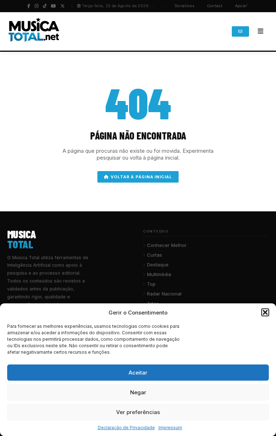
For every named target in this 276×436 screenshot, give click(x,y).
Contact (215, 6)
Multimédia (159, 274)
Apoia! (241, 6)
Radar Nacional (164, 294)
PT (151, 6)
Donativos (185, 6)
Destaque (158, 264)
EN (163, 6)
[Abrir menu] (260, 31)
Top (151, 284)
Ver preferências (138, 412)
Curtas (154, 255)
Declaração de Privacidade (126, 427)
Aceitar (138, 372)
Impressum (170, 427)
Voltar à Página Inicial (141, 176)
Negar (138, 392)
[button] (265, 312)
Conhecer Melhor (167, 245)
